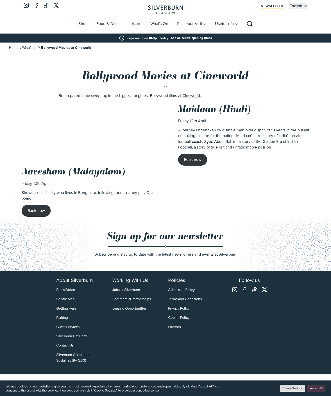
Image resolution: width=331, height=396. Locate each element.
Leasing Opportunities (129, 308)
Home (13, 47)
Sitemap (174, 326)
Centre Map (65, 299)
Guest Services (67, 326)
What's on (29, 47)
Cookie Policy (179, 317)
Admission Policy (181, 289)
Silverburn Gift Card (71, 336)
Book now (192, 159)
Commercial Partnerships (131, 299)
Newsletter (272, 6)
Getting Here (66, 308)
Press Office (65, 289)
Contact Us (64, 345)
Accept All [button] (316, 388)
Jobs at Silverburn (126, 289)
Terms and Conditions (185, 299)
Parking (62, 317)
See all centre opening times (191, 38)
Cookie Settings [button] (292, 388)
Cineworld (191, 96)
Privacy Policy (179, 308)
